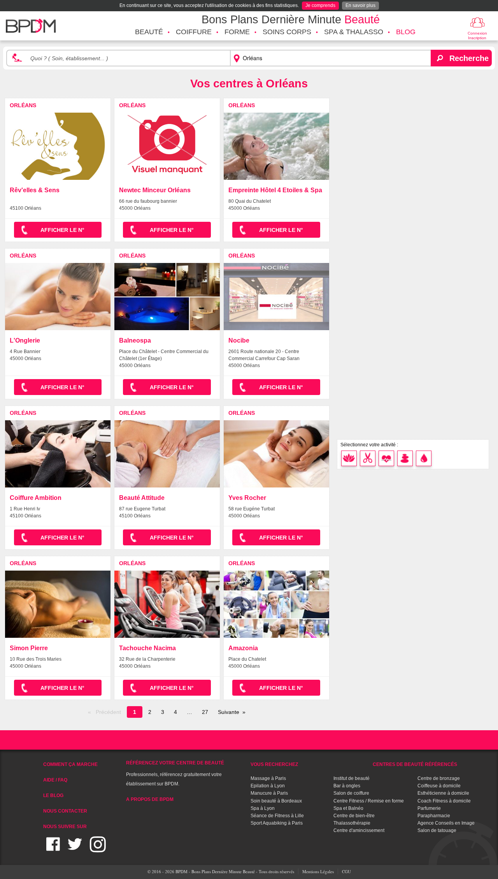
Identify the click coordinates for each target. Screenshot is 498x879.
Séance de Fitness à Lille (277, 815)
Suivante (228, 712)
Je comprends (320, 5)
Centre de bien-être (354, 815)
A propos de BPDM (150, 799)
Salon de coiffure (351, 793)
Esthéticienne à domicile (443, 793)
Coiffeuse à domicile (439, 785)
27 (205, 712)
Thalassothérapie (351, 823)
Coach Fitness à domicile (444, 801)
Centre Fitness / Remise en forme (368, 801)
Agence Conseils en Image (446, 823)
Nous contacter (65, 811)
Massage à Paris (268, 778)
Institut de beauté (351, 778)
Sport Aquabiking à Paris (277, 823)
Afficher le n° (62, 230)
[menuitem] (149, 32)
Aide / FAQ (55, 780)
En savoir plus (360, 5)
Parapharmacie (433, 815)
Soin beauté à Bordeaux (276, 801)
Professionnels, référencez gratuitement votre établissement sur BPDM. (175, 773)
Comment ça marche (70, 764)
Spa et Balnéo (348, 808)
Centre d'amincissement (358, 830)
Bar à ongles (346, 785)
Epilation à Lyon (268, 785)
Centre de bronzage (438, 778)
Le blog (53, 795)
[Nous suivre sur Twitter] (75, 849)
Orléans (23, 105)
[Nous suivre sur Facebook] (53, 849)
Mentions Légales (318, 871)
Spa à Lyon (263, 808)
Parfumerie (429, 808)
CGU (346, 871)
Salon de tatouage (436, 830)
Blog (406, 32)
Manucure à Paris (269, 793)
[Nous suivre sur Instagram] (98, 849)
